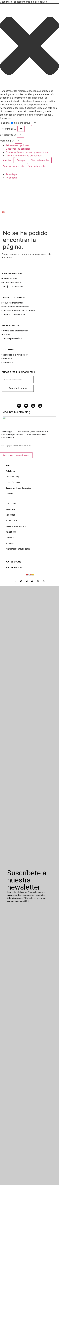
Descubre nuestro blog (15, 412)
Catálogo (10, 538)
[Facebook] (21, 581)
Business (10, 543)
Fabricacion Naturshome (18, 549)
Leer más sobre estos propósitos (24, 155)
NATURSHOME (15, 195)
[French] (29, 574)
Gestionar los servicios (18, 148)
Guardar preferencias (13, 166)
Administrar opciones (17, 145)
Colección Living (12, 477)
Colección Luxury (13, 482)
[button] (29, 46)
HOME (13, 561)
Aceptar (6, 160)
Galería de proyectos (16, 526)
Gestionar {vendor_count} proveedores (27, 152)
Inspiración (11, 521)
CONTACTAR (11, 504)
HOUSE (14, 567)
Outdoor (9, 494)
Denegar (21, 160)
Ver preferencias (40, 160)
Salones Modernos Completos (18, 488)
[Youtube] (26, 406)
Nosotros (10, 515)
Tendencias (11, 532)
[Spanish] (32, 574)
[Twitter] (27, 581)
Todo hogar (10, 471)
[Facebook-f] (19, 406)
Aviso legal (11, 174)
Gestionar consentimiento (16, 455)
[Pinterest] (33, 406)
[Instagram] (40, 406)
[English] (26, 574)
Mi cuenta (10, 509)
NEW (8, 465)
